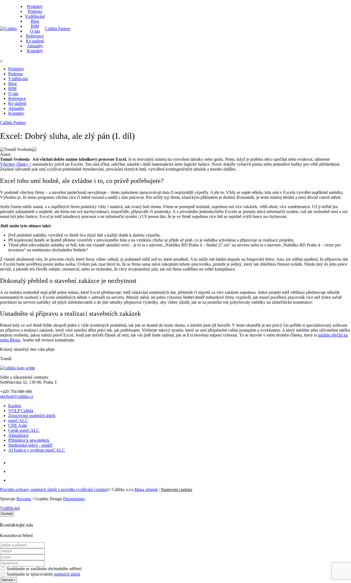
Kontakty (35, 50)
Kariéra (14, 405)
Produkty (35, 6)
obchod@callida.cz (16, 396)
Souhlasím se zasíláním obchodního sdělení (43, 568)
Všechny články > (16, 164)
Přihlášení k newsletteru (28, 440)
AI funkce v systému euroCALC (36, 450)
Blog (35, 21)
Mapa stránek (146, 489)
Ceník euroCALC (23, 430)
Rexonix (23, 498)
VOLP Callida (20, 410)
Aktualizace (18, 435)
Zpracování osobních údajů (31, 415)
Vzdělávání (35, 16)
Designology (74, 498)
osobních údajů (67, 574)
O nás (35, 31)
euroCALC (18, 420)
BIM (35, 26)
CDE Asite (17, 425)
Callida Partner (57, 28)
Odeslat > (8, 580)
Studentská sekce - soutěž (30, 445)
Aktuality (35, 46)
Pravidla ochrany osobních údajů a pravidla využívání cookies (53, 489)
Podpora (35, 11)
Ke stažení (35, 41)
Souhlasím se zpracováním (42, 574)
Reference (35, 36)
